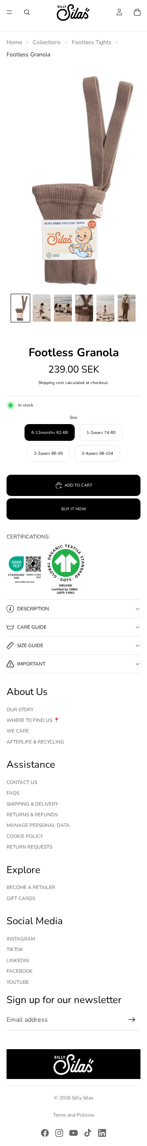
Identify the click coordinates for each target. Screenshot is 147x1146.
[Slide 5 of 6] (105, 308)
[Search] (27, 12)
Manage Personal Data (38, 825)
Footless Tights (91, 42)
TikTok (15, 949)
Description (33, 608)
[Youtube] (73, 1133)
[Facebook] (45, 1133)
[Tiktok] (88, 1133)
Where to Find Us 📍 (33, 720)
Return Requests (29, 847)
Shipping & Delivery (32, 804)
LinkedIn (18, 960)
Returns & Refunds (32, 814)
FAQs (13, 793)
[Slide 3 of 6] (63, 308)
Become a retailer (31, 887)
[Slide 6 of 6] (127, 308)
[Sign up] (131, 1019)
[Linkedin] (102, 1133)
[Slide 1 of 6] (20, 308)
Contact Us (22, 782)
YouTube (18, 982)
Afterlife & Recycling (35, 742)
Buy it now (73, 509)
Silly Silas (83, 1098)
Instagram (21, 939)
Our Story (20, 709)
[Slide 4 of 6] (84, 308)
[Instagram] (59, 1133)
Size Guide (30, 645)
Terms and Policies (73, 1115)
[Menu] (9, 12)
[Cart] (137, 12)
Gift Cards (21, 898)
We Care (18, 731)
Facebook (20, 971)
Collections (47, 42)
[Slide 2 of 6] (42, 308)
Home (14, 42)
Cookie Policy (25, 836)
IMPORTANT (31, 664)
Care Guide (32, 627)
